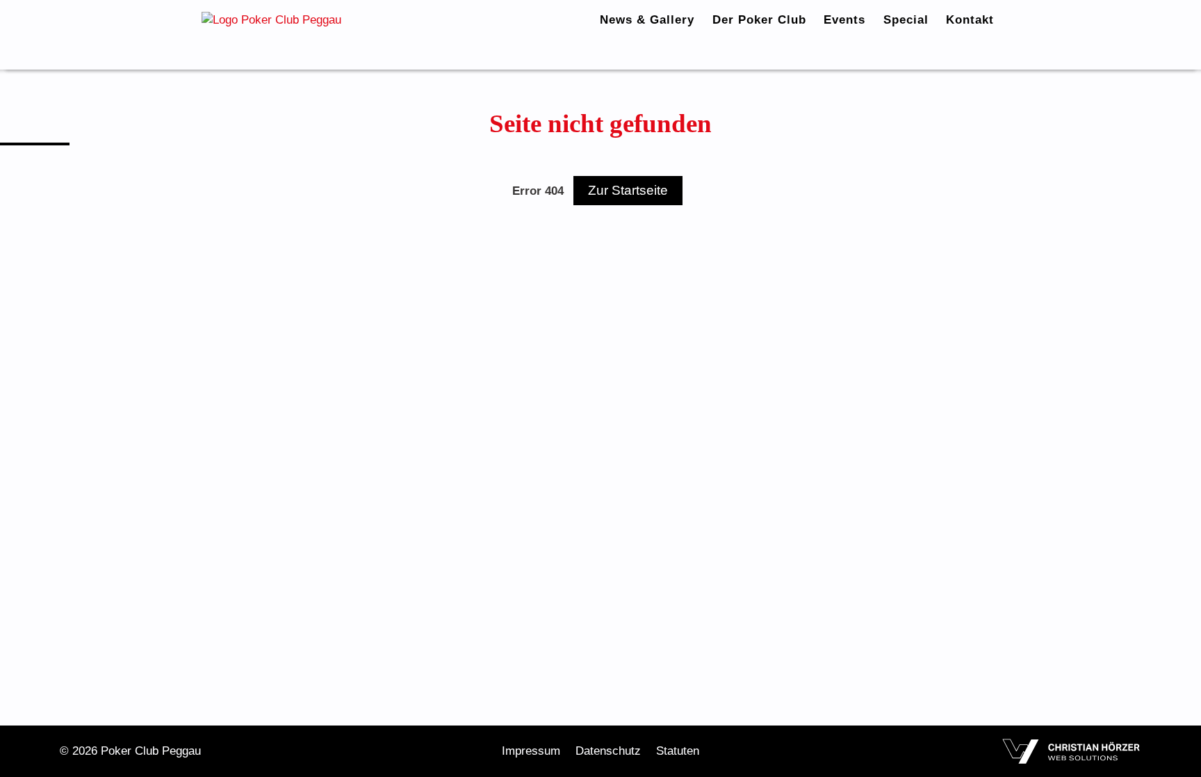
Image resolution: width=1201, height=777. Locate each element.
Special (906, 19)
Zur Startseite (628, 190)
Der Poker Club (759, 19)
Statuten (677, 751)
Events (844, 19)
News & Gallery (647, 19)
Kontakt (970, 19)
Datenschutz (608, 751)
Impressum (531, 751)
